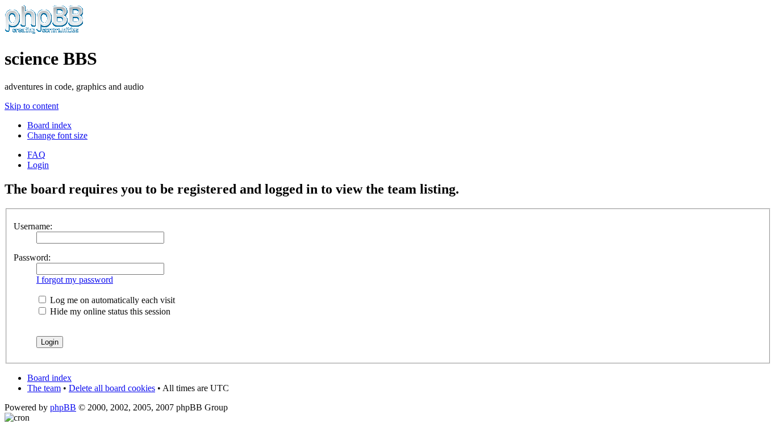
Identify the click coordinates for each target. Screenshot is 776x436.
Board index (49, 125)
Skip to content (32, 106)
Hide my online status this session (109, 311)
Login (38, 165)
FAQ (36, 155)
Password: (32, 257)
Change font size (57, 135)
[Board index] (44, 31)
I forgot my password (74, 279)
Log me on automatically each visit (111, 300)
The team (44, 388)
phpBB (63, 407)
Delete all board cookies (112, 388)
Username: (33, 226)
